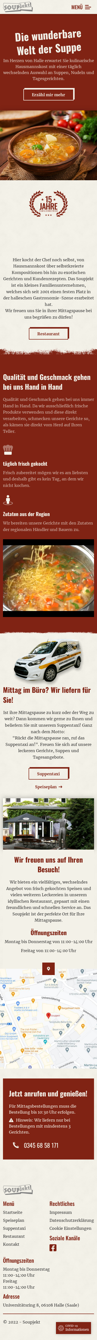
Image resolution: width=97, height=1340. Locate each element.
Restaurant (48, 333)
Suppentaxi (48, 773)
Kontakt (11, 1244)
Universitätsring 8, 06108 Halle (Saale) (41, 1305)
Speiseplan (13, 1220)
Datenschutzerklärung (71, 1220)
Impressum (60, 1212)
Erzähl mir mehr (48, 94)
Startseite (12, 1212)
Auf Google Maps (48, 1018)
